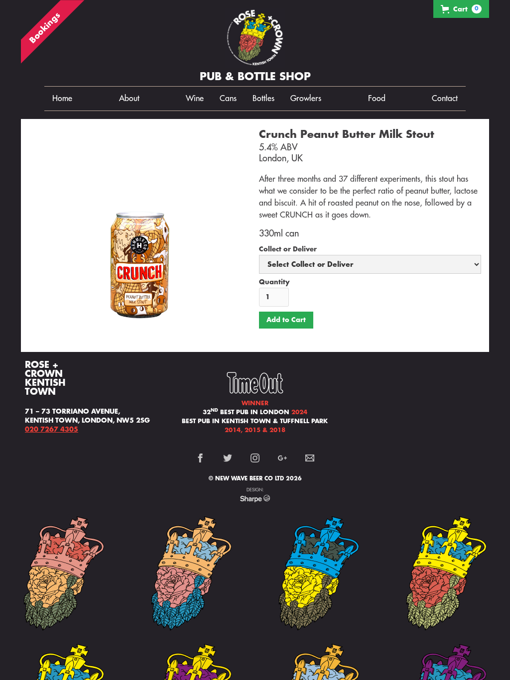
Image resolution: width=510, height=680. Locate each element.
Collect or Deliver (288, 249)
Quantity (274, 282)
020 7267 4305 (51, 429)
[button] (461, 9)
